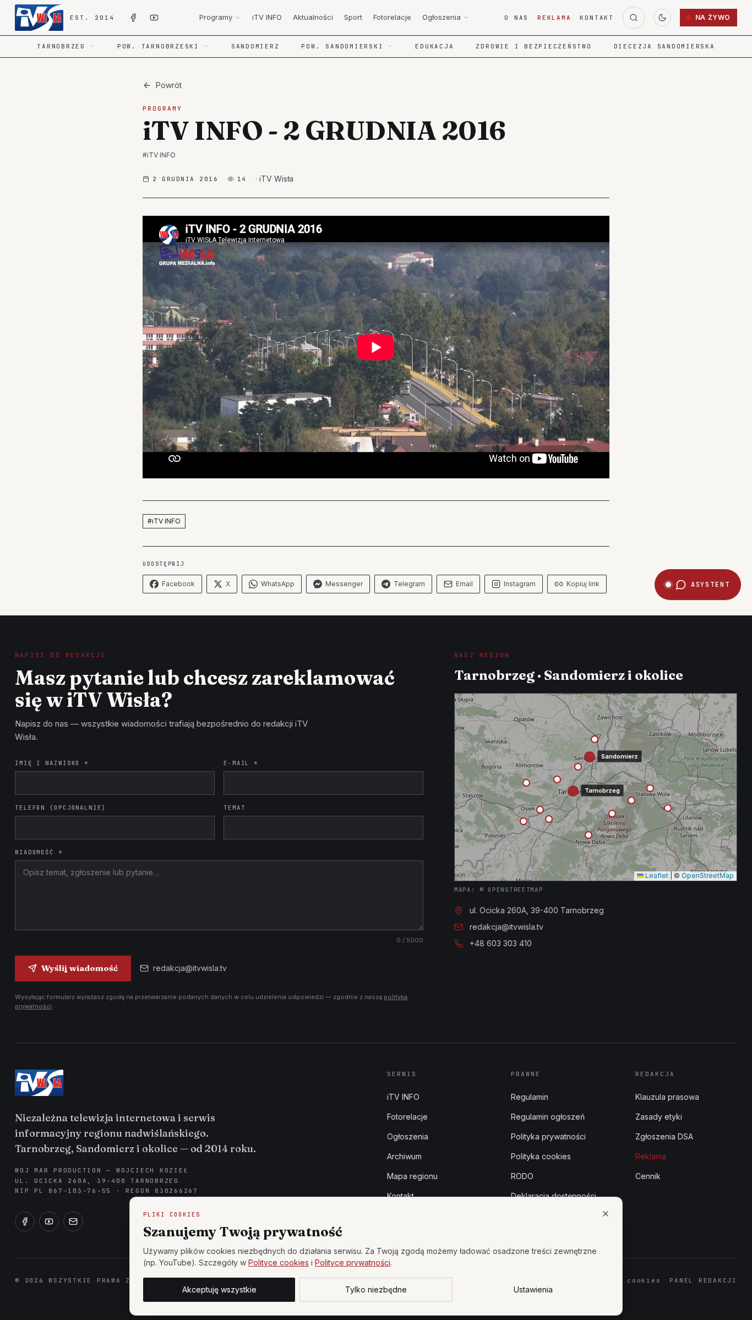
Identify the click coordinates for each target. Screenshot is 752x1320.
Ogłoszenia (441, 17)
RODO (522, 1176)
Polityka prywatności (548, 1136)
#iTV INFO (159, 155)
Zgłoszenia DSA (664, 1136)
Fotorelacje (392, 17)
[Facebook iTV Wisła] (133, 18)
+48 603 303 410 (501, 943)
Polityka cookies (541, 1156)
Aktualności (313, 17)
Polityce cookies (278, 1262)
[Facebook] (25, 1221)
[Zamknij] (605, 1214)
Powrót (169, 85)
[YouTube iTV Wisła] (154, 18)
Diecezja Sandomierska (664, 46)
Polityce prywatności (352, 1262)
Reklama (554, 17)
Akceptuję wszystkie (219, 1289)
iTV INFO (267, 17)
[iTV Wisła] (39, 1083)
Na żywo (713, 17)
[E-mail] (73, 1221)
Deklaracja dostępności (553, 1196)
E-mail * (241, 763)
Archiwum (404, 1156)
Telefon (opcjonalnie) (60, 807)
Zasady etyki (658, 1116)
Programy (215, 17)
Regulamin (529, 1096)
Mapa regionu (412, 1176)
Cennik (648, 1176)
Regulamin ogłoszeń (548, 1116)
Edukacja (434, 46)
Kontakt (596, 17)
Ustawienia (533, 1289)
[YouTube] (49, 1221)
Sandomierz (255, 46)
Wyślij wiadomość (79, 968)
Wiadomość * (39, 852)
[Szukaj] (634, 18)
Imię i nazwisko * (52, 763)
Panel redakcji (703, 1280)
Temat (234, 807)
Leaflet (656, 875)
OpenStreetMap (708, 875)
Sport (353, 17)
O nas (516, 17)
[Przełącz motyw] (662, 17)
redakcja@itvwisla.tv (190, 968)
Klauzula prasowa (667, 1096)
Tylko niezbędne (376, 1289)
